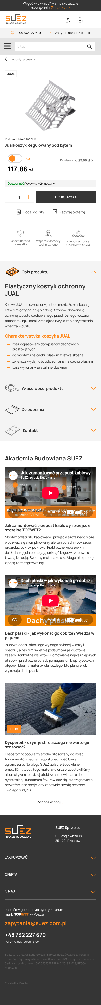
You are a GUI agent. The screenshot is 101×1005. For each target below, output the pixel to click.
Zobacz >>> (60, 7)
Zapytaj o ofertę (72, 212)
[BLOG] (50, 708)
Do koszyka (66, 197)
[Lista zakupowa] (68, 20)
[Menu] (7, 46)
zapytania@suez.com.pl (73, 33)
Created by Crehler (16, 983)
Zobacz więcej (49, 802)
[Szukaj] (89, 46)
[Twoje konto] (80, 20)
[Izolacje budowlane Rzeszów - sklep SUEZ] (16, 19)
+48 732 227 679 (29, 33)
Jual (10, 74)
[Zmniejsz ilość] (10, 197)
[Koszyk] (92, 20)
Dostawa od (75, 160)
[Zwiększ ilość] (28, 197)
